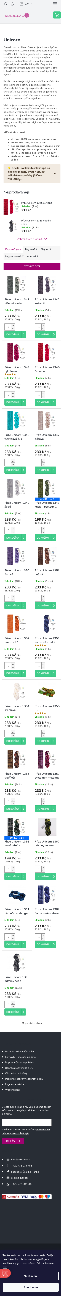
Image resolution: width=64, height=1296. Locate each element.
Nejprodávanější (14, 256)
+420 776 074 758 (21, 1165)
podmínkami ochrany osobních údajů (26, 1131)
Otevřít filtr (32, 266)
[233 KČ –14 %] (47, 488)
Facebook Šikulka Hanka (25, 1172)
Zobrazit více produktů (30, 239)
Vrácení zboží (12, 1089)
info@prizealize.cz (21, 1159)
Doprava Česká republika (19, 1062)
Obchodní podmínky (16, 1073)
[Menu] (54, 4)
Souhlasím (30, 1287)
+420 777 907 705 (21, 1184)
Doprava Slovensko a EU (19, 1068)
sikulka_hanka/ (19, 1178)
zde (5, 1267)
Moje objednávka (14, 1084)
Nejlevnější (31, 249)
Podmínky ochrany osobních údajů (24, 1079)
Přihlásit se (13, 1141)
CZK (27, 4)
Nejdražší (46, 249)
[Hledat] (5, 4)
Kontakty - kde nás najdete (20, 1057)
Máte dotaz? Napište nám (19, 1051)
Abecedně (32, 256)
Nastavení (31, 1276)
